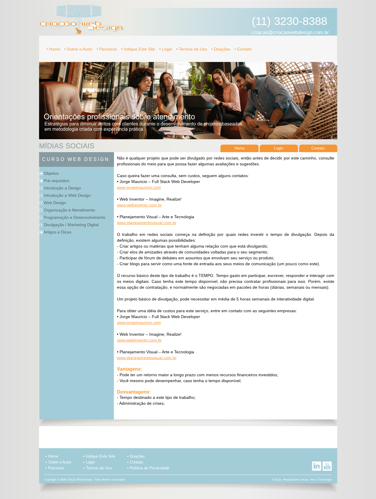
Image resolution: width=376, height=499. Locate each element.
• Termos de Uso (192, 49)
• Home (53, 49)
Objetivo (51, 173)
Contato (318, 148)
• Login (166, 49)
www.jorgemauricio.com (139, 187)
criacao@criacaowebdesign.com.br (290, 32)
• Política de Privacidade (148, 468)
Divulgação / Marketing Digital (71, 224)
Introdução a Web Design (67, 195)
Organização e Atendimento (69, 210)
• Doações (221, 49)
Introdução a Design (62, 188)
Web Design (54, 202)
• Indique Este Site (138, 49)
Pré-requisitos (56, 180)
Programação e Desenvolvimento (74, 217)
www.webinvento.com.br (139, 205)
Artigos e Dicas (57, 232)
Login (278, 148)
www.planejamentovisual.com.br (147, 222)
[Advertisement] (188, 435)
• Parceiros (107, 49)
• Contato (243, 49)
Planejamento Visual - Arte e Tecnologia (307, 479)
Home (239, 148)
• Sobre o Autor (79, 49)
